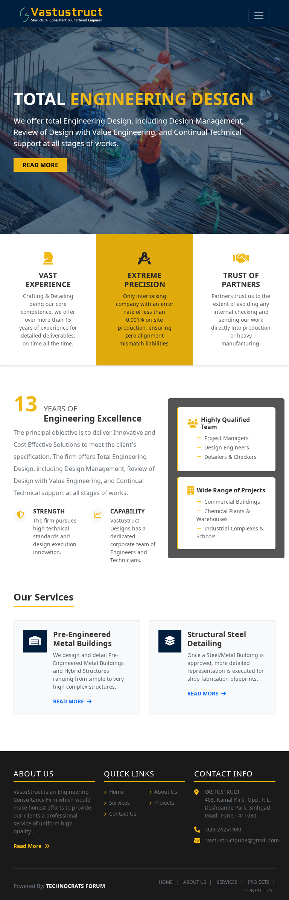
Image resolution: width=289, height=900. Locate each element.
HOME (166, 882)
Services (119, 802)
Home (116, 791)
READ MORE (69, 701)
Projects (164, 802)
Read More (40, 165)
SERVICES (227, 882)
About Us (165, 791)
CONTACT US (258, 890)
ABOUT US (194, 882)
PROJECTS (258, 882)
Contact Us (122, 813)
